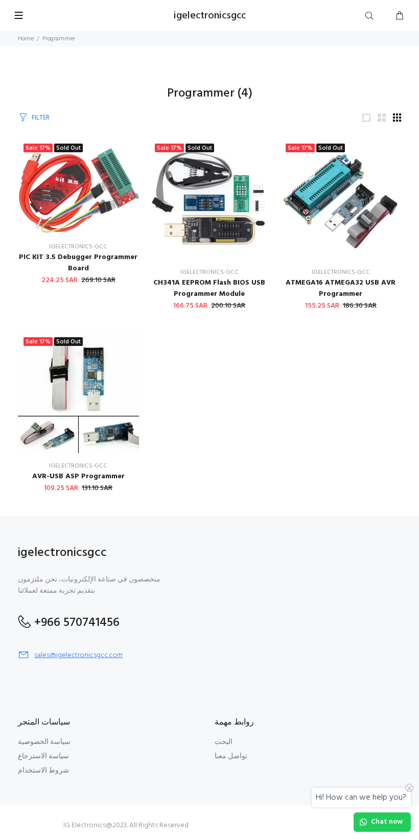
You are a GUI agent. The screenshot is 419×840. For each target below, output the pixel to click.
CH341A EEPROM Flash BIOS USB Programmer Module (209, 288)
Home (26, 39)
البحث (223, 742)
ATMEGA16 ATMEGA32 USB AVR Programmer (340, 288)
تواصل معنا (231, 756)
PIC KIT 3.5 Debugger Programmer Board (78, 262)
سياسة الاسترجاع (43, 756)
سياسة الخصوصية (44, 742)
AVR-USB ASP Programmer (78, 476)
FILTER (41, 117)
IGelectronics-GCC (78, 247)
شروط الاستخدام (43, 771)
